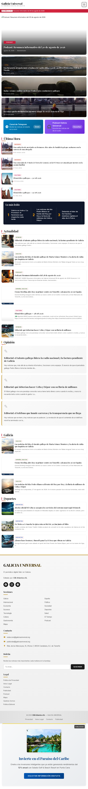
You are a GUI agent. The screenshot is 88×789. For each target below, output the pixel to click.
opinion (18, 237)
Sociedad (8, 88)
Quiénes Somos (9, 701)
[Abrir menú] (84, 4)
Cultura (17, 175)
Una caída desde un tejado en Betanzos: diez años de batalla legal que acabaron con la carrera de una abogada (47, 148)
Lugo (6, 65)
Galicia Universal (12, 3)
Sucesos (8, 108)
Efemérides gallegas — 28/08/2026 (29, 313)
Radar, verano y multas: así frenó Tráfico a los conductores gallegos (32, 91)
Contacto (6, 687)
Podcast (9, 42)
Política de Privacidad (11, 680)
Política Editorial (9, 704)
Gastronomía (8, 621)
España (18, 288)
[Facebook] (5, 584)
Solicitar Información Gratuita (44, 776)
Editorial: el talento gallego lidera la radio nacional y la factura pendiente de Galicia (49, 240)
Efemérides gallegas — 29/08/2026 (27, 193)
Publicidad (7, 690)
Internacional (8, 602)
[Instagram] (11, 584)
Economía (7, 606)
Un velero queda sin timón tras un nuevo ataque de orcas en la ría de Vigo (34, 111)
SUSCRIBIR (77, 667)
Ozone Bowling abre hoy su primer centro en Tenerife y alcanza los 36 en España (48, 292)
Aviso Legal (7, 684)
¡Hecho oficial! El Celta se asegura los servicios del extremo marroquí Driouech (47, 508)
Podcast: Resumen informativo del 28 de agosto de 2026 (38, 275)
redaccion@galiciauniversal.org (18, 637)
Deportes (19, 504)
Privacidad (29, 719)
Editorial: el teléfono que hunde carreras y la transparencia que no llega (42, 413)
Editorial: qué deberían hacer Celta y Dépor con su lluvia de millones (43, 330)
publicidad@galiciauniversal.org (18, 642)
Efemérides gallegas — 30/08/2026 (27, 178)
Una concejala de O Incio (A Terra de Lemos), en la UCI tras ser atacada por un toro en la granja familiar (48, 164)
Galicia (18, 253)
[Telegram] (17, 584)
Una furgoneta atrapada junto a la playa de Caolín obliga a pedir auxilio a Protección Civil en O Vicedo (42, 69)
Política (47, 602)
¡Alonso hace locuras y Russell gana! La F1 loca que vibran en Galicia (43, 540)
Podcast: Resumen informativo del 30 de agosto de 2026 (23, 11)
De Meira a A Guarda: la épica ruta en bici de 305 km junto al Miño (42, 524)
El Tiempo (48, 617)
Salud (47, 613)
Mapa (5, 624)
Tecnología (7, 613)
